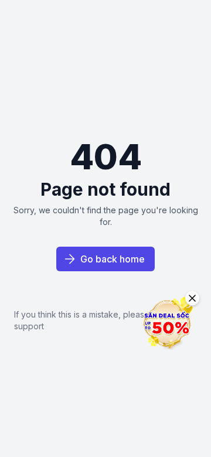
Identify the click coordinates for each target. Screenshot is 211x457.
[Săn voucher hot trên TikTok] (167, 323)
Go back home (112, 259)
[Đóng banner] (192, 298)
